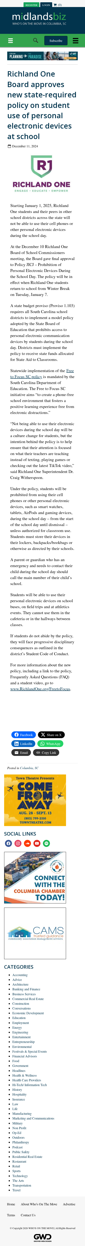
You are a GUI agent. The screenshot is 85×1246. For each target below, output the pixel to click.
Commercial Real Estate (28, 999)
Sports (16, 1171)
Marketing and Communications (33, 1118)
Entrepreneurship (23, 1041)
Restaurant (19, 1161)
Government (20, 1065)
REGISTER (31, 5)
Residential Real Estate (27, 1156)
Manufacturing (22, 1113)
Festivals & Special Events (29, 1051)
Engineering (20, 1032)
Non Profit (19, 1128)
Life (15, 1109)
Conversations (21, 1008)
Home (11, 1204)
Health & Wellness (24, 1075)
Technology (20, 1176)
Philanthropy (20, 1142)
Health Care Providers (26, 1080)
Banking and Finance (26, 989)
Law (15, 1104)
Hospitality (19, 1094)
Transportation (21, 1185)
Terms (11, 1215)
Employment (20, 1022)
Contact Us (28, 1215)
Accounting (20, 975)
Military (17, 1123)
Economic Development (28, 1013)
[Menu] (10, 40)
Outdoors (18, 1137)
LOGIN (46, 5)
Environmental (22, 1046)
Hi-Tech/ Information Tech (29, 1085)
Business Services (24, 994)
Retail (16, 1166)
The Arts (18, 1180)
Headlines (18, 1070)
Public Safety (21, 1152)
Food (15, 1061)
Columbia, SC (29, 768)
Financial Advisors (24, 1056)
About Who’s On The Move (39, 1204)
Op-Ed (16, 1132)
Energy (17, 1027)
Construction (20, 1003)
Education (19, 1017)
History (17, 1089)
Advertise (69, 1204)
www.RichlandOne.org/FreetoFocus (40, 689)
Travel (16, 1190)
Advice (17, 979)
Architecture (20, 984)
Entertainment (21, 1037)
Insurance (18, 1099)
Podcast (17, 1147)
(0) (59, 4)
